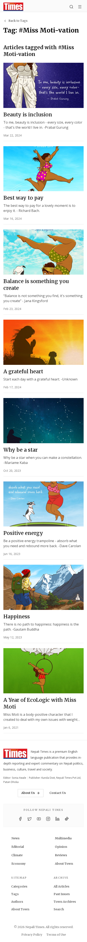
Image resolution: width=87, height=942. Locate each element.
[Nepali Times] (15, 755)
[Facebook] (20, 819)
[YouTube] (39, 819)
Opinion (61, 847)
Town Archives (65, 902)
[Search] (71, 7)
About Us (28, 793)
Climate (17, 855)
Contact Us (57, 793)
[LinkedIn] (57, 819)
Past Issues (62, 894)
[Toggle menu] (80, 7)
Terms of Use (56, 935)
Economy (18, 864)
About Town (64, 864)
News (15, 838)
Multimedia (63, 838)
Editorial (17, 847)
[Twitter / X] (29, 819)
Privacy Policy (31, 935)
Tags (15, 894)
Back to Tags (17, 21)
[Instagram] (48, 819)
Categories (19, 886)
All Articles (61, 886)
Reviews (61, 855)
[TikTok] (67, 819)
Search (59, 909)
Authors (17, 902)
